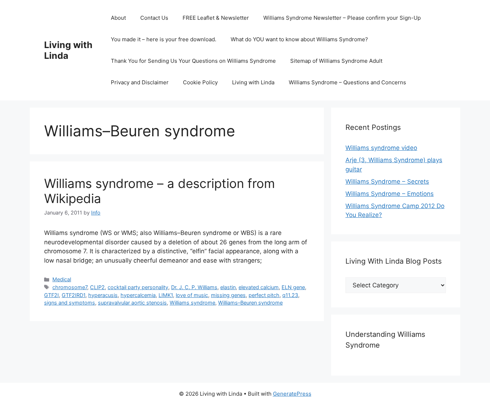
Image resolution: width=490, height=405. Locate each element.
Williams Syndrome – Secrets (387, 181)
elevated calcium (259, 287)
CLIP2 (97, 287)
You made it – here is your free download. (163, 39)
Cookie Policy (200, 82)
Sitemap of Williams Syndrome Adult (336, 60)
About (118, 17)
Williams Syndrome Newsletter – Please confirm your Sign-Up (342, 17)
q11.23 (290, 295)
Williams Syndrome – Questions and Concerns (347, 82)
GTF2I (51, 295)
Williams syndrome (192, 303)
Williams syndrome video (381, 147)
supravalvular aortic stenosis (132, 303)
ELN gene (293, 287)
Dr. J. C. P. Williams (194, 287)
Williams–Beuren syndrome (250, 303)
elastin (228, 287)
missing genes (228, 295)
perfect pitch (264, 295)
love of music (192, 295)
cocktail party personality (138, 287)
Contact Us (154, 17)
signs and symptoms (69, 303)
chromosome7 (69, 287)
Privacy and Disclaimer (140, 82)
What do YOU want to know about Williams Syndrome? (299, 39)
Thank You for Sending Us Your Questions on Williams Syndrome (193, 60)
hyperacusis (103, 295)
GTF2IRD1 (73, 295)
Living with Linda (68, 50)
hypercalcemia (138, 295)
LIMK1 (166, 295)
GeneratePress (292, 393)
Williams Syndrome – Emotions (389, 193)
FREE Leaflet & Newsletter (216, 17)
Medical (61, 279)
